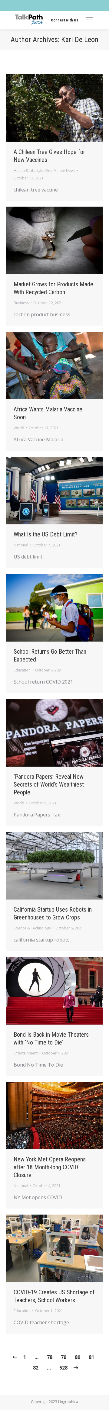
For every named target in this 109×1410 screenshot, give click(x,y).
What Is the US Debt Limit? (46, 534)
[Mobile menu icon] (89, 20)
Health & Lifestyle (28, 170)
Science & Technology (32, 928)
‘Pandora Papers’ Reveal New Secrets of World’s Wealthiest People (49, 784)
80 (77, 1357)
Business (21, 302)
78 (49, 1357)
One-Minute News (60, 170)
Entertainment (26, 1053)
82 (35, 1367)
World (19, 427)
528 (63, 1367)
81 (91, 1357)
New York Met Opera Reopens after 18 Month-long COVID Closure (50, 1167)
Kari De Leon (79, 39)
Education (22, 670)
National (21, 545)
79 (63, 1357)
